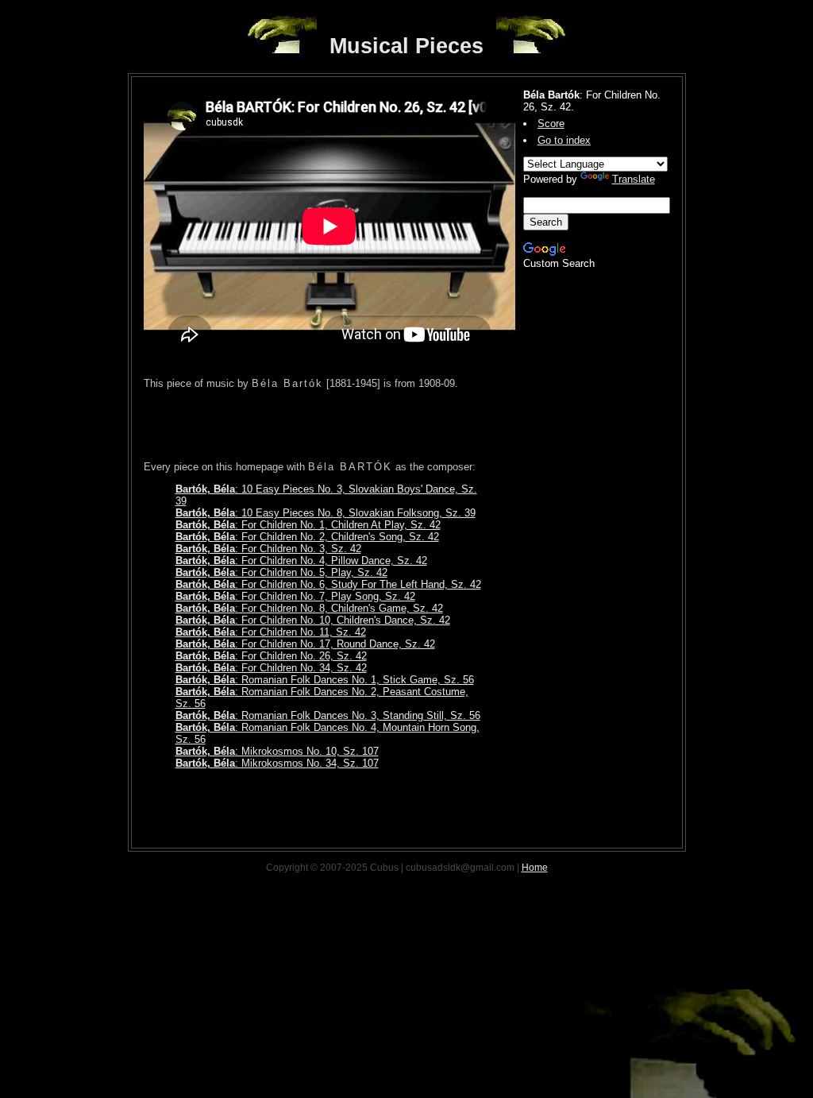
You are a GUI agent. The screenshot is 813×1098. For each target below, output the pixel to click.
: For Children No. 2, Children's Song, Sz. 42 (307, 537)
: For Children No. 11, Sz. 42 (270, 632)
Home (535, 867)
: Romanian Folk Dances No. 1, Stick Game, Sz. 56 (324, 680)
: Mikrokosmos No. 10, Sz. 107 (277, 751)
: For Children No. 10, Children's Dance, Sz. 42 (312, 620)
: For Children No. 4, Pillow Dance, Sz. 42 (301, 560)
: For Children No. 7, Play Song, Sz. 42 (295, 596)
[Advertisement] (329, 425)
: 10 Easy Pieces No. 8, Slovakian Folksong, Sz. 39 (325, 513)
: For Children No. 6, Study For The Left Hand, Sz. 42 (328, 584)
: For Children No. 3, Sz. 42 (268, 549)
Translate (633, 179)
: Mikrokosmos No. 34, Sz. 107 (277, 763)
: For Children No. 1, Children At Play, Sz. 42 (308, 525)
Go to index (564, 140)
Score (551, 124)
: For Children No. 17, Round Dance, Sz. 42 (305, 644)
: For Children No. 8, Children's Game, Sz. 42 (309, 608)
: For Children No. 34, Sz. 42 (271, 668)
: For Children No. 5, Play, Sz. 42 (281, 572)
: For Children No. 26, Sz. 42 (271, 656)
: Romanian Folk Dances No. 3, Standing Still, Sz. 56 (327, 715)
